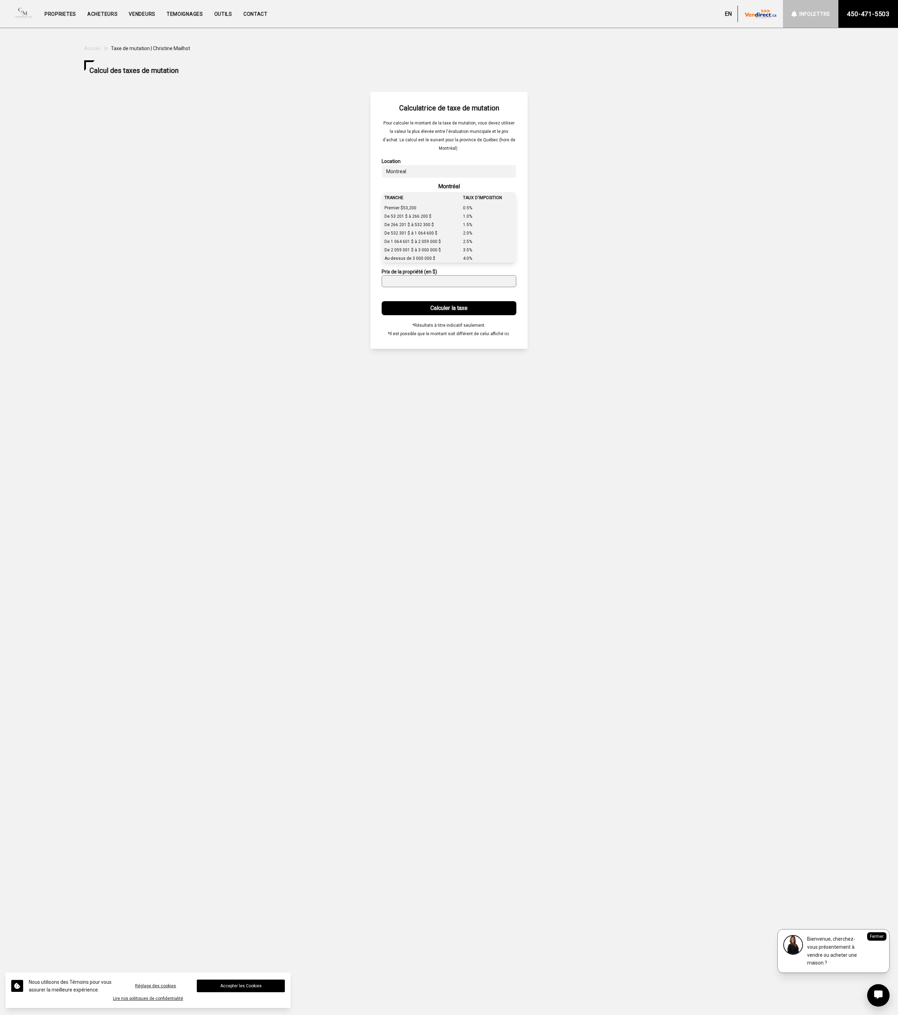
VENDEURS (142, 14)
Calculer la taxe (449, 308)
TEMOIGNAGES (185, 14)
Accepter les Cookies (241, 985)
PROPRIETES (60, 14)
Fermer (877, 936)
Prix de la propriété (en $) (409, 272)
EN (728, 14)
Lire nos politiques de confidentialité (148, 998)
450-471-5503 (868, 14)
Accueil (92, 48)
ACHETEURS (102, 14)
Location (391, 161)
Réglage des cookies (155, 985)
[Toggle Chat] (878, 995)
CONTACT (255, 14)
